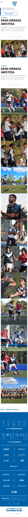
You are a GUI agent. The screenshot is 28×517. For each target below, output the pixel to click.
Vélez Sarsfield (14, 3)
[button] (9, 37)
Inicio (2, 409)
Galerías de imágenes (12, 409)
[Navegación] (2, 2)
